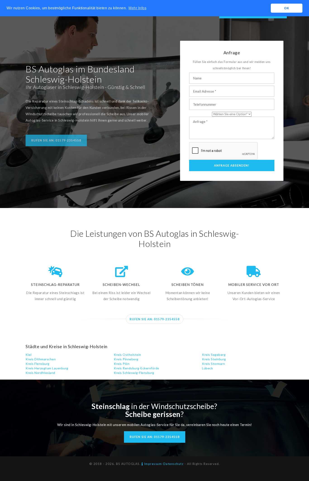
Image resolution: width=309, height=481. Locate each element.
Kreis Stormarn (213, 364)
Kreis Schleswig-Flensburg (134, 373)
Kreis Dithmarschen (41, 359)
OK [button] (286, 8)
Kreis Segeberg (214, 355)
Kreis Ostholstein (127, 355)
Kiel (28, 355)
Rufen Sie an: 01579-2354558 (56, 140)
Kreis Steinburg (214, 359)
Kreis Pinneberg (126, 359)
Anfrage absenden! (231, 165)
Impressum (152, 464)
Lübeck (207, 368)
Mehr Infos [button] (137, 8)
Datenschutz (173, 464)
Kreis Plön (121, 364)
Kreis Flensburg (38, 364)
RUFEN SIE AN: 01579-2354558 (155, 319)
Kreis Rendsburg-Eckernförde (136, 368)
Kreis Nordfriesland (40, 373)
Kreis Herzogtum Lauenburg (47, 368)
